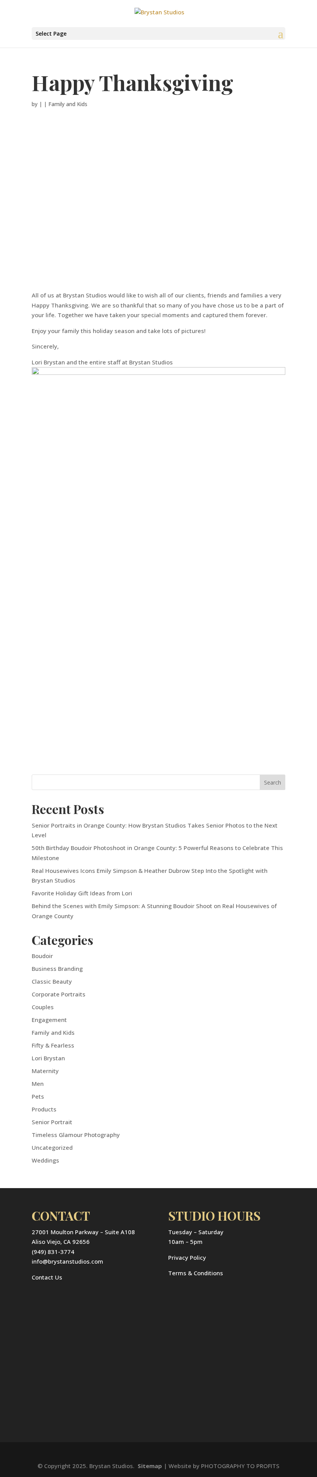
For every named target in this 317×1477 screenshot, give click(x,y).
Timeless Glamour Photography (76, 1135)
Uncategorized (52, 1147)
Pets (38, 1096)
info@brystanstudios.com (67, 1261)
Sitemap (150, 1466)
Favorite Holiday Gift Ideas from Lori (82, 893)
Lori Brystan (48, 1058)
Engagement (49, 1020)
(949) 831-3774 (53, 1251)
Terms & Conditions (195, 1273)
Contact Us (47, 1277)
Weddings (45, 1160)
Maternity (45, 1071)
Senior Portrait (52, 1122)
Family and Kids (67, 104)
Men (38, 1083)
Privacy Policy (187, 1257)
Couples (43, 1007)
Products (44, 1109)
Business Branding (57, 968)
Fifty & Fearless (53, 1045)
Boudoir (42, 956)
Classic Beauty (52, 981)
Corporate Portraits (58, 994)
